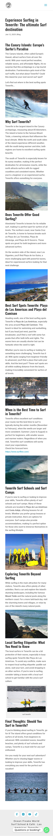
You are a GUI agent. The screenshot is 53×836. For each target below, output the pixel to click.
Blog (19, 34)
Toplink (34, 831)
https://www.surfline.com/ (17, 452)
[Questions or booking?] (46, 830)
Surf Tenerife (20, 121)
